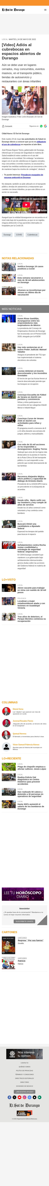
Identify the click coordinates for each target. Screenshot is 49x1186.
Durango (7, 235)
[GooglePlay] (39, 1097)
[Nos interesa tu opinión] (24, 1054)
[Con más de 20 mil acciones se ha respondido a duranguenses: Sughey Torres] (9, 455)
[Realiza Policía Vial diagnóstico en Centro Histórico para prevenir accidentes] (9, 779)
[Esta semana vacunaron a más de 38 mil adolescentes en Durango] (9, 279)
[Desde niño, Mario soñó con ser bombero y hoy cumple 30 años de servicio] (9, 506)
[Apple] (34, 1097)
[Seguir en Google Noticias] (45, 126)
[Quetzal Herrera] (6, 735)
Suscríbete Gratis (24, 921)
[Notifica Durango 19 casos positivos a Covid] (9, 267)
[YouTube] (19, 1097)
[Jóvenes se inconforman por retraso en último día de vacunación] (9, 291)
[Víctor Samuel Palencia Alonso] (6, 746)
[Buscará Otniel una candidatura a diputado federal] (9, 529)
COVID (19, 235)
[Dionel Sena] (6, 711)
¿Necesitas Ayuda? (24, 1092)
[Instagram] (24, 1097)
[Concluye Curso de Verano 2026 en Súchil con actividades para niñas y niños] (9, 426)
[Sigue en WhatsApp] (41, 126)
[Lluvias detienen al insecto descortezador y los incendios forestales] (9, 377)
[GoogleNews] (29, 1097)
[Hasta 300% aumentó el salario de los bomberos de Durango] (9, 805)
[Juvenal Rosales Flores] (6, 723)
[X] (14, 1097)
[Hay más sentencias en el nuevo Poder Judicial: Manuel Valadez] (9, 353)
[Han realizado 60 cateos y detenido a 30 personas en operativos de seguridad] (9, 793)
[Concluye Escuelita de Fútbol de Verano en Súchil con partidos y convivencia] (9, 401)
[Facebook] (9, 1097)
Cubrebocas (32, 235)
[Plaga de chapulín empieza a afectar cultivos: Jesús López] (9, 767)
